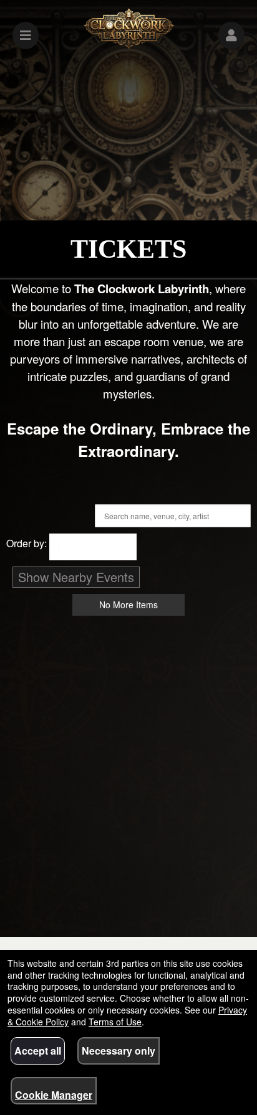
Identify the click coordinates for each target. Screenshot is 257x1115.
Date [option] (68, 547)
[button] (231, 35)
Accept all (37, 1050)
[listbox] (93, 547)
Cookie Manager (53, 1095)
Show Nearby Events (76, 577)
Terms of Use (115, 1021)
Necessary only (118, 1050)
